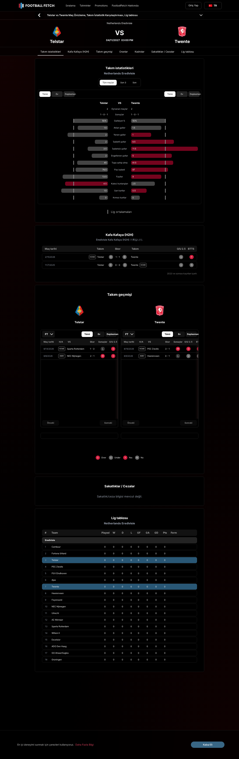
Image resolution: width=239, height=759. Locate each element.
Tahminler (85, 5)
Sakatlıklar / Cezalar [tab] (162, 51)
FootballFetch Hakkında (125, 5)
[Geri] (39, 15)
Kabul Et (207, 744)
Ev (57, 94)
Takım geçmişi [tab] (104, 51)
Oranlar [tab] (123, 51)
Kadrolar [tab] (139, 51)
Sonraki (108, 422)
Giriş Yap (193, 5)
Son (134, 82)
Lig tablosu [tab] (187, 51)
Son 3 (123, 82)
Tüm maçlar (108, 82)
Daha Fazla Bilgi (84, 744)
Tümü (45, 94)
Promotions (101, 5)
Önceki (50, 422)
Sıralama (70, 5)
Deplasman (70, 94)
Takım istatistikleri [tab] (50, 51)
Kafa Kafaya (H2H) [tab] (78, 51)
